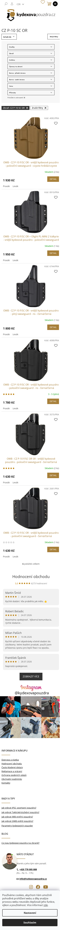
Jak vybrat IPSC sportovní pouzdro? (19, 807)
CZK (19, 4)
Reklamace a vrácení (12, 771)
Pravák (6, 186)
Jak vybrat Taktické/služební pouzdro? (20, 812)
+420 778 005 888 (28, 869)
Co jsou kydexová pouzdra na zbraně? (20, 843)
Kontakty (6, 782)
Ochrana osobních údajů (14, 775)
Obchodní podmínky (12, 779)
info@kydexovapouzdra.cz (33, 878)
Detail (53, 179)
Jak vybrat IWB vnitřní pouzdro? (17, 816)
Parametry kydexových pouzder (17, 825)
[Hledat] (6, 4)
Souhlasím (29, 922)
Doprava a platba (10, 759)
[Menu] (55, 4)
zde (46, 905)
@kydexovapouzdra (32, 693)
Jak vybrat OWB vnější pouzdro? (17, 821)
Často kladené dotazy (12, 767)
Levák (15, 186)
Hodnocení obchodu (31, 576)
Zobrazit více (31, 676)
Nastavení (30, 913)
